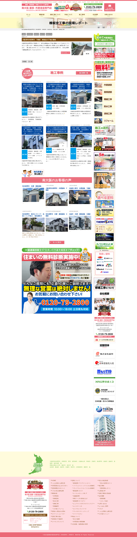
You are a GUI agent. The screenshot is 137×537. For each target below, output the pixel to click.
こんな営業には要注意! (105, 511)
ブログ (101, 509)
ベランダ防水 (58, 82)
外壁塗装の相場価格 (79, 521)
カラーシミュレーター (58, 514)
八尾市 (47, 185)
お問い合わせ (108, 15)
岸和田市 (64, 461)
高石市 (27, 82)
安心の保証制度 (103, 480)
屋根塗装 (36, 34)
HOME (28, 15)
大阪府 (24, 34)
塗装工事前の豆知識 (105, 493)
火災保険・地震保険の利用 (80, 524)
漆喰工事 (56, 503)
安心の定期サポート (106, 483)
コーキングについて (58, 521)
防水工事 (62, 125)
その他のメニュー (104, 514)
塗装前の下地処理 (57, 519)
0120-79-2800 (105, 334)
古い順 (30, 61)
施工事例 (82, 15)
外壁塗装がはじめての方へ (60, 486)
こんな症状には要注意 (58, 483)
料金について (68, 15)
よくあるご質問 (103, 506)
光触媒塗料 (76, 496)
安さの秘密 (76, 519)
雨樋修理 (56, 506)
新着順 (24, 61)
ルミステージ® (77, 506)
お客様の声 (102, 491)
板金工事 (42, 34)
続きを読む (64, 53)
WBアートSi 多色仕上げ (80, 498)
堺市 (23, 125)
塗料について (76, 480)
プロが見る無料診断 (58, 491)
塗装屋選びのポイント (58, 488)
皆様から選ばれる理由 (58, 511)
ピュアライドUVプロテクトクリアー (84, 503)
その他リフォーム (58, 509)
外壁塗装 (64, 82)
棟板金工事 (49, 34)
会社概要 (95, 15)
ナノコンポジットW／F (80, 493)
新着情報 (102, 498)
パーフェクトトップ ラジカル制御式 (84, 486)
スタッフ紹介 (104, 501)
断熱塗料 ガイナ (78, 491)
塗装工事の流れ (55, 15)
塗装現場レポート (105, 488)
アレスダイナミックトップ (81, 511)
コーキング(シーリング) (35, 82)
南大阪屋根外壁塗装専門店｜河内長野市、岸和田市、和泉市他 (62, 534)
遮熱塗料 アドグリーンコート (82, 483)
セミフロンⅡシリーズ (79, 509)
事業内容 (42, 15)
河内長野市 (30, 34)
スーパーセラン (77, 514)
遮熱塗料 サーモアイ (79, 501)
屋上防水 (57, 125)
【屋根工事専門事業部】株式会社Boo (35, 526)
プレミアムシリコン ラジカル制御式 (84, 488)
